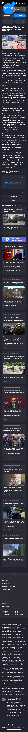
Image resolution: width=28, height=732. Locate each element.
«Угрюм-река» (13, 657)
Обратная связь (5, 597)
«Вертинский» (15, 658)
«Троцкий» (4, 658)
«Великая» (9, 658)
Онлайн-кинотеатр (6, 583)
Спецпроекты (5, 580)
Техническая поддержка (7, 600)
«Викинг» (19, 657)
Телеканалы (13, 695)
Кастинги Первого (6, 589)
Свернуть (14, 574)
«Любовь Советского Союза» (17, 655)
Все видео (4, 592)
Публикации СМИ (5, 606)
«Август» (8, 655)
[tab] (20, 15)
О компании (4, 577)
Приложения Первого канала (8, 586)
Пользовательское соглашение (9, 595)
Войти (23, 3)
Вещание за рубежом (19, 614)
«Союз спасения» (6, 657)
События (4, 603)
